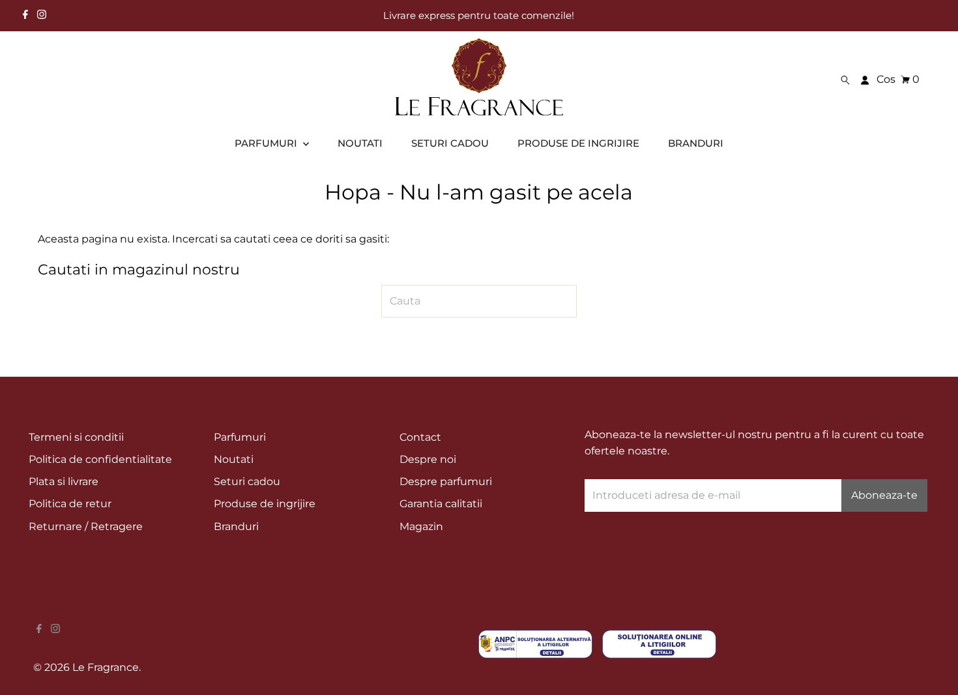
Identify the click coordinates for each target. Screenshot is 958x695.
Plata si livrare (63, 481)
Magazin (421, 526)
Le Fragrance (105, 667)
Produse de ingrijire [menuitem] (578, 143)
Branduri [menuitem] (695, 143)
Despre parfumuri (445, 481)
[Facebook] (25, 15)
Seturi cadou (247, 481)
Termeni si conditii (76, 437)
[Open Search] (845, 79)
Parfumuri (240, 437)
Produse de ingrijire (264, 503)
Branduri (236, 526)
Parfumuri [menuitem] (267, 143)
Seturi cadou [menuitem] (450, 143)
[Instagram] (42, 15)
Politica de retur (70, 503)
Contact (420, 437)
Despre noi (427, 459)
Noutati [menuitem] (360, 143)
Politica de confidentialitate (100, 459)
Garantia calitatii (440, 503)
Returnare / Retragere (86, 526)
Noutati (234, 459)
